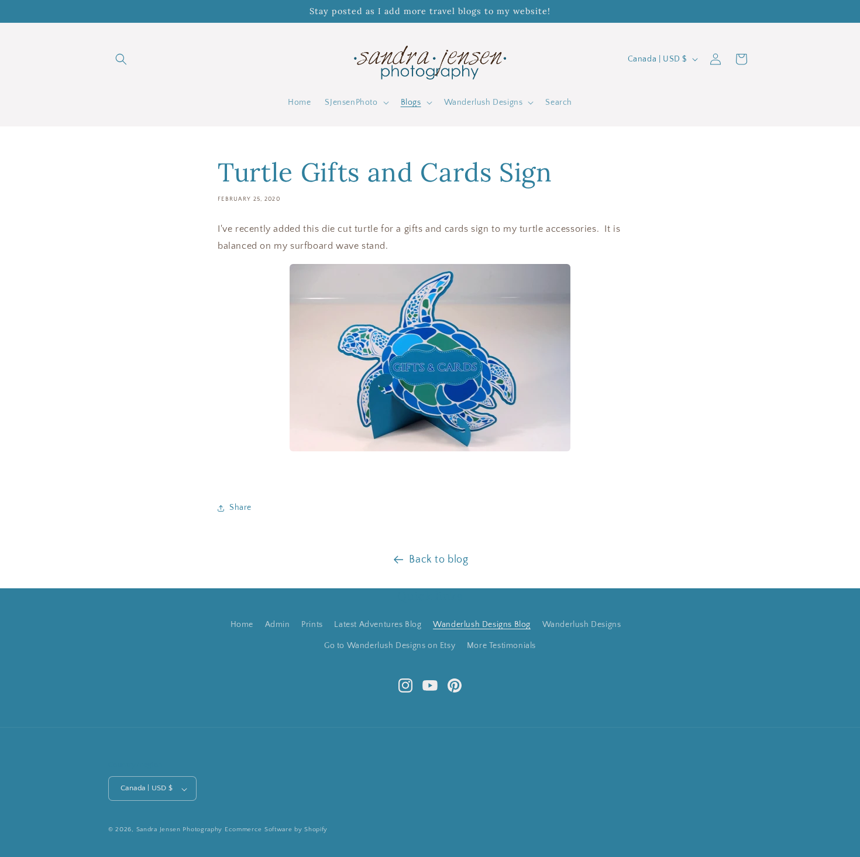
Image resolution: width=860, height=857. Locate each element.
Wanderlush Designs (581, 624)
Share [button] (240, 507)
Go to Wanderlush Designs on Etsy (389, 645)
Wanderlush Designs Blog (482, 624)
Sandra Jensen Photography (179, 830)
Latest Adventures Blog (377, 624)
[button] (121, 59)
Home (242, 624)
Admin (277, 624)
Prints (312, 624)
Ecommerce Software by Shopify (276, 830)
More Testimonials (501, 645)
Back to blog (438, 559)
